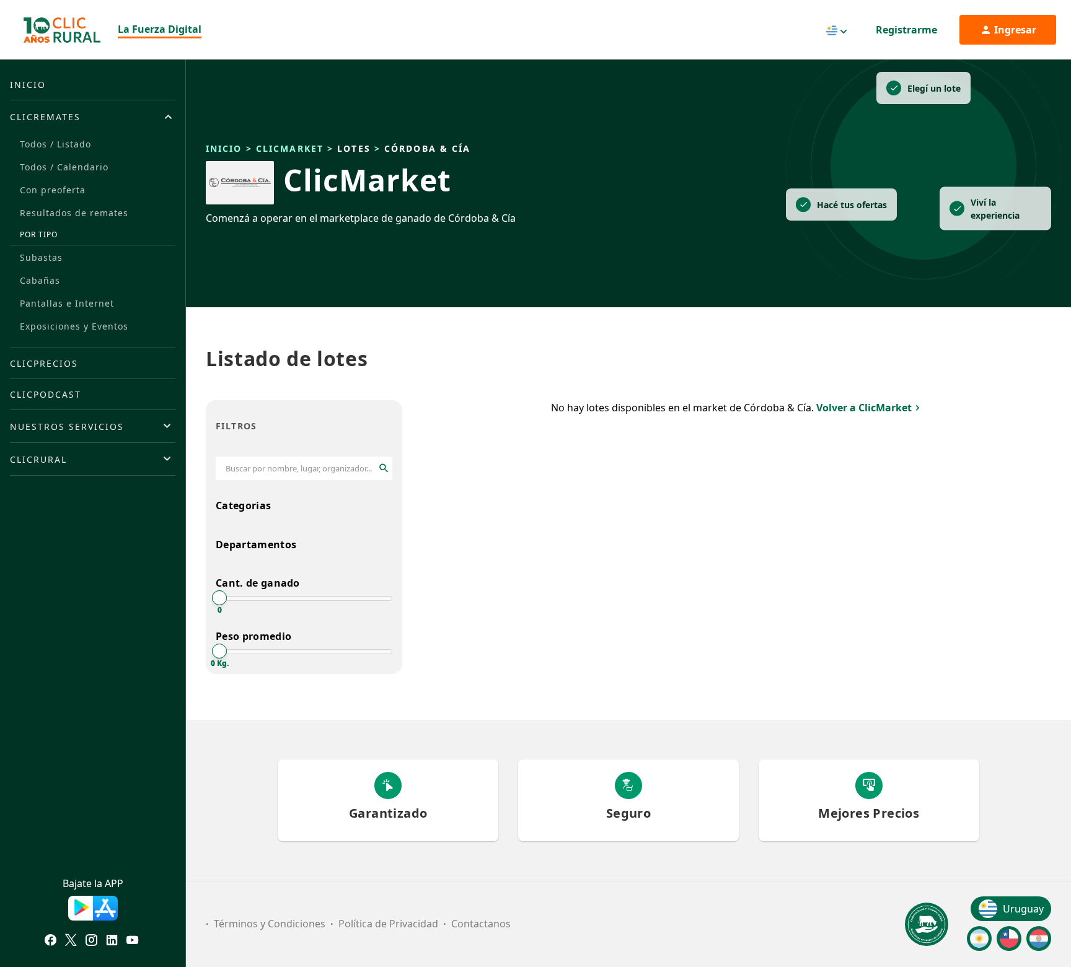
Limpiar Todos (366, 426)
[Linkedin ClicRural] (112, 941)
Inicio (28, 84)
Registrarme (906, 30)
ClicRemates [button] (45, 117)
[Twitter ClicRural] (71, 941)
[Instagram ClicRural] (91, 941)
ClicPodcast (45, 394)
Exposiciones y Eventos (74, 326)
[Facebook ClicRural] (50, 941)
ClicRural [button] (38, 459)
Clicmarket (290, 148)
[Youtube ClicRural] (132, 941)
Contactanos (481, 923)
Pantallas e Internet (67, 303)
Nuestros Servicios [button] (67, 426)
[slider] (219, 597)
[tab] (92, 116)
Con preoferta (53, 190)
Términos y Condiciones (269, 923)
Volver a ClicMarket (864, 407)
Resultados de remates (74, 213)
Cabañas (40, 280)
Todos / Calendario (64, 167)
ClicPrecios (44, 363)
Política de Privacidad (388, 923)
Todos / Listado (55, 144)
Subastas (41, 257)
